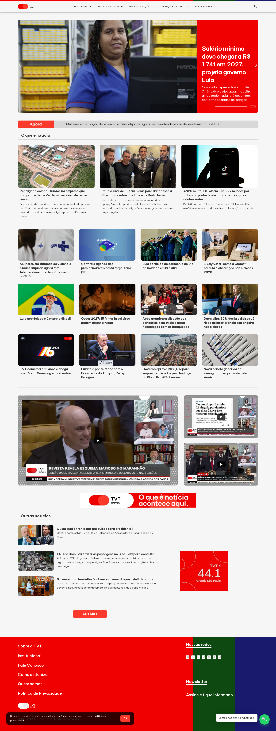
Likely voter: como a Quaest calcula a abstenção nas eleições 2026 (228, 268)
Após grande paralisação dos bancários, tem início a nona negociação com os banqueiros (165, 323)
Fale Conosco (31, 665)
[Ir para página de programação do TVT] (204, 590)
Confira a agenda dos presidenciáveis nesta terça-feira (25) (106, 268)
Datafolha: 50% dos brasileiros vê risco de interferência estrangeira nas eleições (229, 323)
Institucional (29, 656)
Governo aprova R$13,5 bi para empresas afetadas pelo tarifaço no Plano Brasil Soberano (166, 373)
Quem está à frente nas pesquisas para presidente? (95, 528)
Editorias (81, 6)
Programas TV (108, 6)
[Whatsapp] (193, 657)
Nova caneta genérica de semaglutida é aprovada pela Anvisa (225, 373)
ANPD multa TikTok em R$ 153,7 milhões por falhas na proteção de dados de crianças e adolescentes (216, 195)
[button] (255, 6)
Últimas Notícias (200, 6)
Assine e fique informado (209, 695)
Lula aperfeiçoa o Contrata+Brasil (45, 318)
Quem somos (30, 684)
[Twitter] (203, 657)
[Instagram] (198, 657)
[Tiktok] (214, 657)
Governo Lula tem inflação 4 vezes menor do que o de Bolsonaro (105, 579)
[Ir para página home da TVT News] (138, 506)
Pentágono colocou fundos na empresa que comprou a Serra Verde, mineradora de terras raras (53, 195)
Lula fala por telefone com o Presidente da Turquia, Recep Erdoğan (103, 373)
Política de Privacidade (40, 693)
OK (125, 718)
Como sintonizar (33, 675)
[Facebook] (209, 657)
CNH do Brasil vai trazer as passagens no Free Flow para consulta (105, 554)
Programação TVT (142, 6)
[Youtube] (187, 657)
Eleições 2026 (172, 6)
